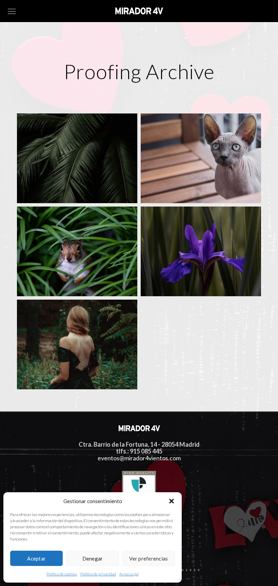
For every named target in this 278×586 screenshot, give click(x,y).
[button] (171, 501)
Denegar (92, 558)
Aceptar (36, 558)
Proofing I (39, 189)
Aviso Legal (129, 573)
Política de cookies (61, 573)
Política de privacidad (98, 573)
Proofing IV (170, 282)
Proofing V (40, 375)
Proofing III (41, 282)
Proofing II (169, 189)
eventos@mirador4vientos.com (139, 458)
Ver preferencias (148, 558)
